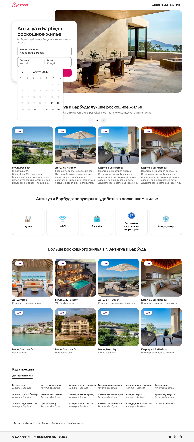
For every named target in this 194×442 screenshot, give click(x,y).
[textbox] (31, 63)
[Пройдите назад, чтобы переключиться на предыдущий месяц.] (23, 72)
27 (40, 109)
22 (52, 103)
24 (22, 109)
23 (58, 103)
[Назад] (90, 120)
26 (34, 109)
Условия (63, 436)
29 (52, 109)
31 (22, 115)
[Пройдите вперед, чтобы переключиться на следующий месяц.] (58, 72)
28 (46, 109)
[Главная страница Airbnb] (20, 5)
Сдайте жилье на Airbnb (166, 4)
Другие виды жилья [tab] (22, 375)
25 (28, 109)
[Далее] (103, 120)
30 (58, 109)
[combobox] (44, 53)
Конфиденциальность (45, 436)
